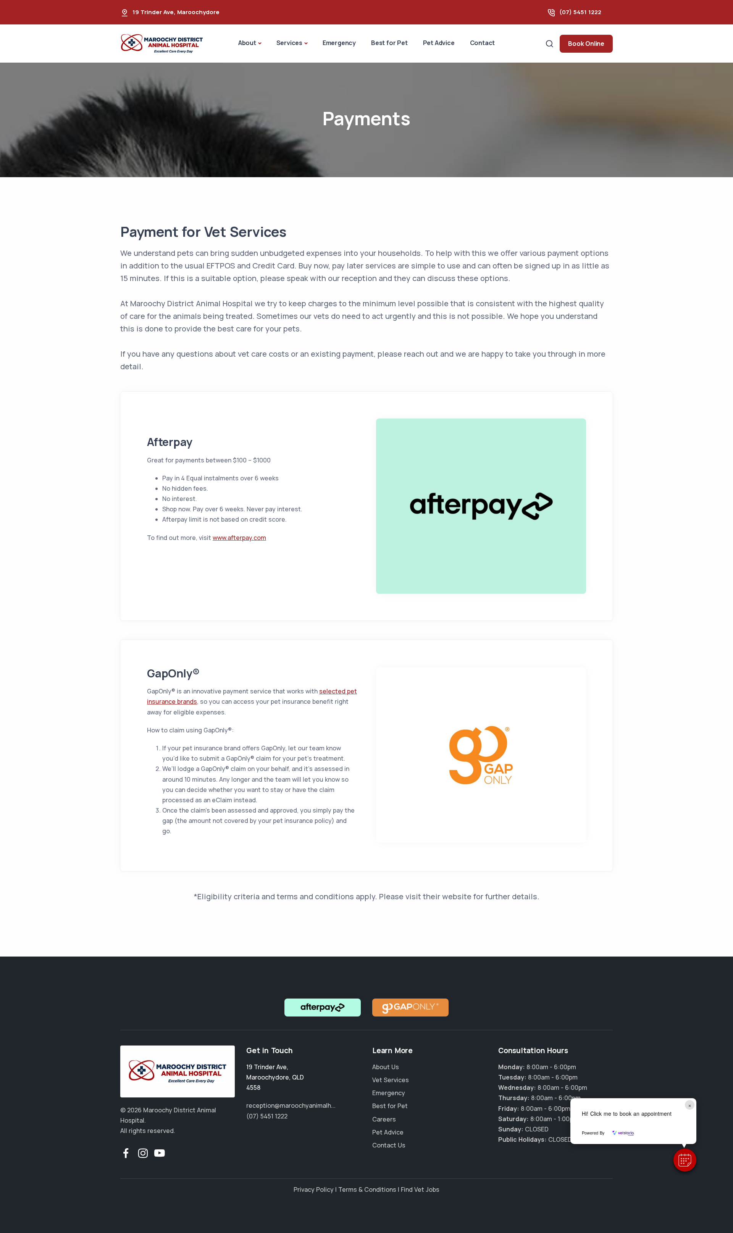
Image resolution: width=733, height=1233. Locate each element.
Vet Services (390, 1080)
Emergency (339, 43)
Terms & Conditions (367, 1189)
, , (275, 1077)
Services (289, 43)
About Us (385, 1067)
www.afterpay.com (239, 537)
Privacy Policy (314, 1189)
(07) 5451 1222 (580, 12)
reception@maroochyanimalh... (291, 1105)
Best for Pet (389, 43)
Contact (482, 43)
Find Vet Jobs (420, 1189)
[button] (684, 1160)
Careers (384, 1119)
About (247, 43)
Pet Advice (439, 43)
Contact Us (388, 1145)
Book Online (586, 43)
